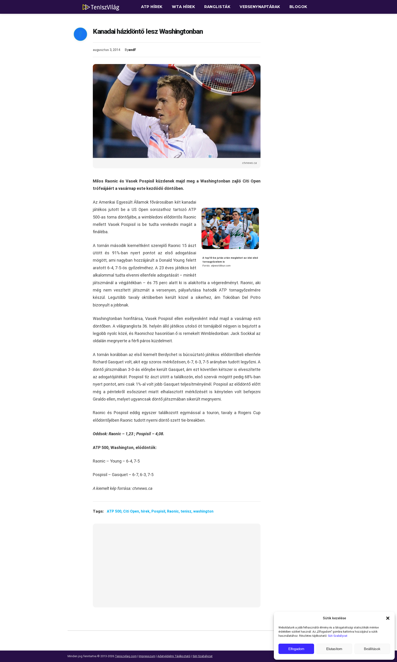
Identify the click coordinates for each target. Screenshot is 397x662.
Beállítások (372, 649)
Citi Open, (132, 511)
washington (203, 511)
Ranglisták (217, 7)
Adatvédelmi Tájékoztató (173, 656)
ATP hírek (152, 7)
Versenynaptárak (260, 7)
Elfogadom (296, 649)
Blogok (298, 7)
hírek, (146, 511)
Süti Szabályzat (337, 635)
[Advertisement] (177, 568)
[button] (388, 618)
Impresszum (147, 656)
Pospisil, (159, 511)
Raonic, (174, 511)
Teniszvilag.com (126, 656)
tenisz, (187, 511)
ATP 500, (115, 511)
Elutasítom (334, 649)
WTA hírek (183, 7)
